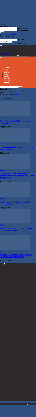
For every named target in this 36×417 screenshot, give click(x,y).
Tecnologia (7, 78)
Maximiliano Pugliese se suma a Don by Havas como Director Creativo (16, 256)
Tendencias (7, 80)
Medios (6, 74)
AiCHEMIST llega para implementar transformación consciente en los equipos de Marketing (17, 176)
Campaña (6, 67)
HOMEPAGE (17, 94)
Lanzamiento (7, 76)
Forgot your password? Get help (11, 34)
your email (20, 40)
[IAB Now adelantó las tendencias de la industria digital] (15, 197)
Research (6, 82)
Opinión (6, 83)
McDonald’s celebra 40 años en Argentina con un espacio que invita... (16, 229)
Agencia (6, 71)
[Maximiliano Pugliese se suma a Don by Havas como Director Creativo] (15, 249)
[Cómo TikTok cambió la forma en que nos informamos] (15, 115)
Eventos (6, 69)
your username (22, 28)
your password (22, 30)
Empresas (6, 72)
